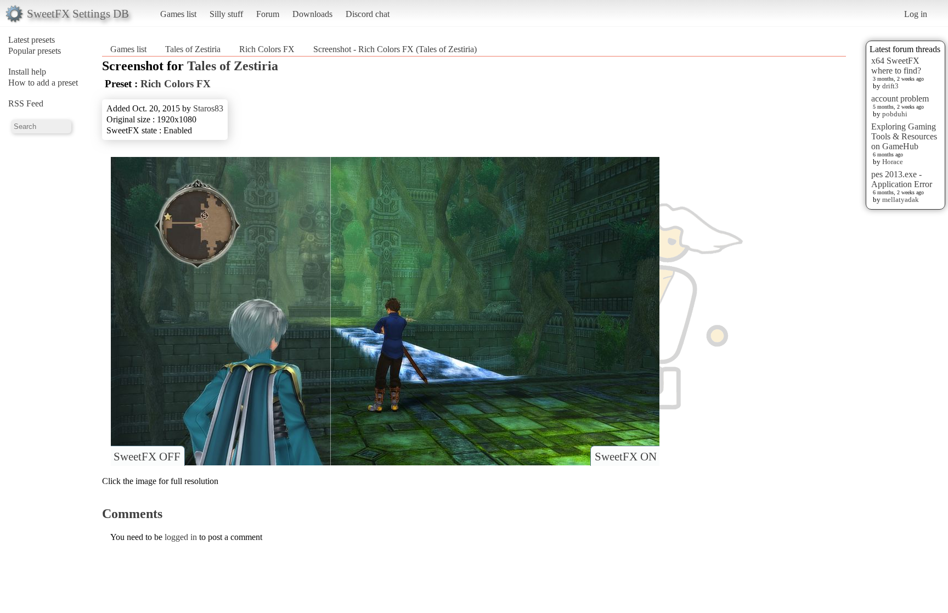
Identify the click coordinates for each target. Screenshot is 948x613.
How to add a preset (43, 82)
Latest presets (31, 39)
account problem (900, 98)
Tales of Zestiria (193, 49)
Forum (267, 14)
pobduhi (894, 114)
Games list (178, 14)
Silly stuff (226, 14)
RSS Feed (25, 103)
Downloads (312, 14)
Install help (27, 71)
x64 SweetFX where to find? (896, 65)
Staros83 (208, 108)
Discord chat (368, 14)
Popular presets (34, 50)
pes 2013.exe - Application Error (901, 179)
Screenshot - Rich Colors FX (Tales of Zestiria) (395, 49)
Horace (892, 162)
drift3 (890, 86)
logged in (181, 537)
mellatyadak (900, 199)
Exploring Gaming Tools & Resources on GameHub (904, 136)
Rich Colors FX (267, 49)
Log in (915, 14)
